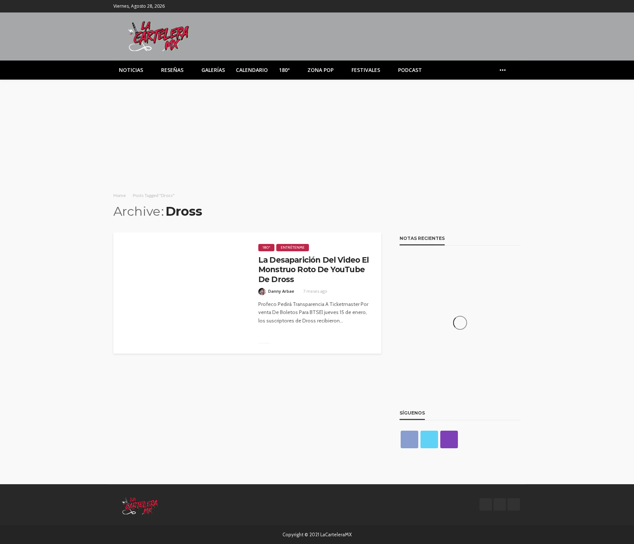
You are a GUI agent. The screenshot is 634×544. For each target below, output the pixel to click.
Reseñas (172, 69)
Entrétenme (293, 247)
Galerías (213, 69)
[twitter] (506, 6)
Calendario (252, 69)
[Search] (514, 70)
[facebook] (497, 6)
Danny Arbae (281, 291)
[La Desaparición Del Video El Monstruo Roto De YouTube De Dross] (180, 293)
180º (284, 69)
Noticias (131, 69)
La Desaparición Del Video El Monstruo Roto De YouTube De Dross (313, 269)
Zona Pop (320, 69)
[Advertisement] (317, 134)
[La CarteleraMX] (158, 35)
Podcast (410, 69)
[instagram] (516, 6)
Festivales (365, 69)
